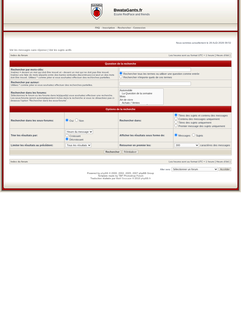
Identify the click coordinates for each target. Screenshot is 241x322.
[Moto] (141, 96)
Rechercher (124, 27)
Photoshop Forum (133, 175)
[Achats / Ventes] (141, 102)
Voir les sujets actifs (60, 50)
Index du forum (19, 55)
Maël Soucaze (124, 178)
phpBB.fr (146, 178)
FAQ (97, 27)
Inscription (109, 27)
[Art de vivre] (141, 99)
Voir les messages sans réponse (28, 50)
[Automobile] (141, 90)
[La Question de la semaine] (141, 93)
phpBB (104, 173)
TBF (121, 175)
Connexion (139, 27)
